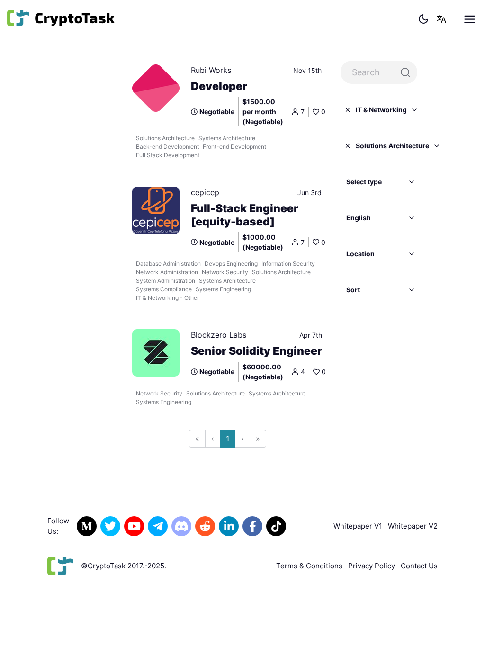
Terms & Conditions (309, 565)
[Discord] (181, 526)
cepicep (205, 192)
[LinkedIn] (229, 526)
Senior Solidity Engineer (256, 351)
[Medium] (87, 526)
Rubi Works (211, 70)
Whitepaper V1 (357, 525)
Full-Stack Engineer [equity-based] (244, 215)
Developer (219, 86)
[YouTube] (134, 526)
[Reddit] (205, 526)
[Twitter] (110, 526)
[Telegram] (158, 526)
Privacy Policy (371, 565)
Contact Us (419, 565)
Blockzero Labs (218, 335)
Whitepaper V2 (413, 525)
